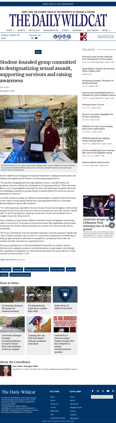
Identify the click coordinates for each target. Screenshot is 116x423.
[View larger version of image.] (38, 129)
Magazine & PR (50, 30)
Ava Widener (86, 165)
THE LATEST (88, 49)
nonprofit (17, 269)
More (105, 30)
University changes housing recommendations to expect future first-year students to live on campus (11, 342)
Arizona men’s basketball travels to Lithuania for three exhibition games (99, 94)
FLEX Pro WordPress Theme (55, 421)
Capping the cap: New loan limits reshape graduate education (37, 339)
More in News (9, 283)
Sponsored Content (57, 418)
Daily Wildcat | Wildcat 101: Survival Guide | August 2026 (98, 70)
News (9, 30)
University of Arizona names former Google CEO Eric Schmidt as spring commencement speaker (64, 343)
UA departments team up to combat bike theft (37, 308)
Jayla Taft (85, 86)
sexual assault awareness (36, 269)
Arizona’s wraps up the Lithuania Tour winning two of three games (97, 57)
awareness (6, 269)
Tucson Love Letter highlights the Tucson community (97, 115)
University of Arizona (20, 274)
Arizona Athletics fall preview (95, 162)
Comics (65, 30)
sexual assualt (57, 269)
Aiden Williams (86, 132)
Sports (21, 30)
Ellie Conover (86, 108)
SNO (67, 421)
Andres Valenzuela (88, 156)
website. (26, 253)
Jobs (52, 414)
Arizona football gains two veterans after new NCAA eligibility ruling (98, 151)
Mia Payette (85, 120)
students (71, 269)
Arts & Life (34, 30)
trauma (4, 274)
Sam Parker (4, 87)
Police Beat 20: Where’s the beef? (63, 307)
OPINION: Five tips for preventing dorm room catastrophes (97, 127)
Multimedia (93, 30)
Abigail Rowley (86, 144)
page (28, 250)
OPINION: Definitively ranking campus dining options (96, 139)
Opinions (77, 30)
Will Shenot (85, 62)
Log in (72, 421)
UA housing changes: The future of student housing (12, 308)
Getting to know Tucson (93, 104)
